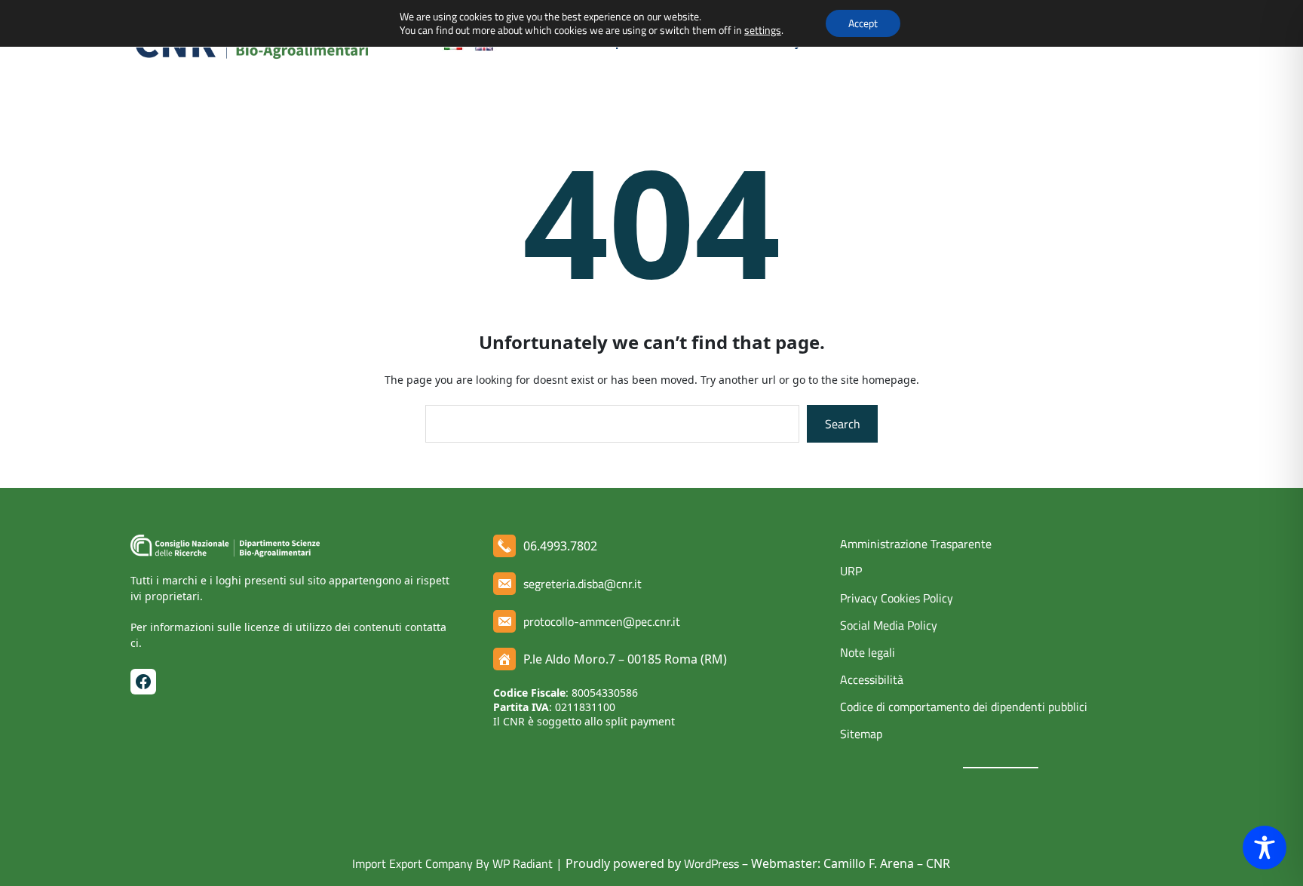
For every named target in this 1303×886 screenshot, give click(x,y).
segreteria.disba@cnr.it (582, 584)
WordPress (711, 863)
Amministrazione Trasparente (916, 544)
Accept (863, 23)
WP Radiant (521, 863)
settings (762, 30)
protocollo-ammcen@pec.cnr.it (601, 621)
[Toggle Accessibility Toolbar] (1264, 847)
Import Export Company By (420, 863)
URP (851, 571)
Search (842, 424)
